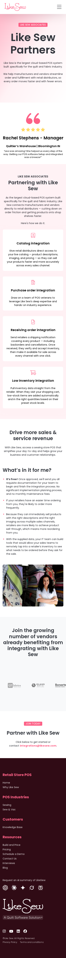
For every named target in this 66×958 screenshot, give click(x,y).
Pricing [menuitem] (7, 849)
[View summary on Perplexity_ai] (40, 887)
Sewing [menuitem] (7, 805)
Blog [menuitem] (5, 867)
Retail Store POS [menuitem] (17, 774)
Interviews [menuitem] (9, 863)
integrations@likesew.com (38, 745)
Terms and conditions (31, 942)
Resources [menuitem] (12, 837)
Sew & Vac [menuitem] (9, 809)
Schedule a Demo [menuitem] (14, 854)
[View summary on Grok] (31, 887)
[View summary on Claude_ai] (14, 887)
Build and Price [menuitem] (11, 845)
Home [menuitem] (6, 782)
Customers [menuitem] (13, 819)
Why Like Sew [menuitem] (11, 787)
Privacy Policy (10, 942)
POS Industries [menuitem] (16, 797)
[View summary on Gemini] (23, 887)
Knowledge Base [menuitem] (13, 827)
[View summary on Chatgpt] (5, 887)
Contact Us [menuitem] (10, 858)
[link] (15, 7)
